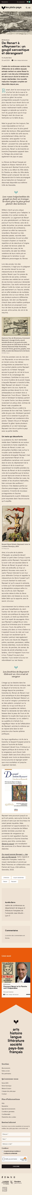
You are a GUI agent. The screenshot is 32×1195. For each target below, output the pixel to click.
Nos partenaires (6, 1073)
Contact (4, 1094)
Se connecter (21, 2)
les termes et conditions (13, 1151)
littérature (16, 1040)
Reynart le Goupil (10, 986)
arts (16, 1029)
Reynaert (13, 881)
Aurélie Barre (8, 58)
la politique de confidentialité (10, 1153)
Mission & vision (6, 1088)
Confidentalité (6, 1114)
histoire (16, 1033)
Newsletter (5, 2)
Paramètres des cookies (9, 1117)
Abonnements (6, 1068)
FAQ (3, 1103)
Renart (5, 881)
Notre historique (6, 1086)
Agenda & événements (8, 1109)
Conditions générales (8, 1111)
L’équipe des (8, 1091)
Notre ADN (5, 1083)
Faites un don (6, 1071)
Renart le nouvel (8, 844)
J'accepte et (12, 1152)
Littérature (6, 877)
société (16, 1044)
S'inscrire (16, 1166)
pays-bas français (16, 1050)
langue (16, 1037)
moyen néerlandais (18, 877)
